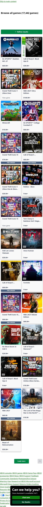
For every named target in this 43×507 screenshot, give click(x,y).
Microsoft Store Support (9, 484)
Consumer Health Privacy (10, 497)
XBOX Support (25, 476)
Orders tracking (32, 484)
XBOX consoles (6, 473)
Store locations (6, 487)
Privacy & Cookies (7, 500)
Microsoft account (33, 481)
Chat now (26, 497)
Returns (23, 484)
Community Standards (9, 478)
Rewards (3, 489)
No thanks (26, 502)
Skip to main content (8, 1)
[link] (11, 52)
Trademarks (4, 503)
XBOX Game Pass (30, 473)
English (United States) (9, 492)
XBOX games (17, 473)
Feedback (35, 476)
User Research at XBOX (16, 481)
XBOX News (14, 476)
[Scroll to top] (40, 461)
